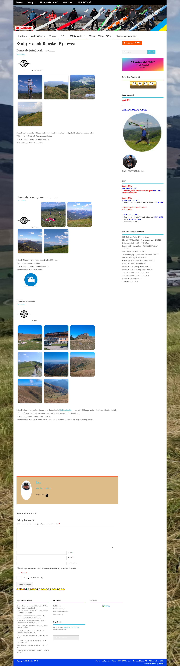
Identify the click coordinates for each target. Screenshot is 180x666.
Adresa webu (72, 563)
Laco (38, 482)
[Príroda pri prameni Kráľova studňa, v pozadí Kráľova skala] (82, 350)
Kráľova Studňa (65, 410)
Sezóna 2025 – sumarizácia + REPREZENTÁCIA (31, 617)
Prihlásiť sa (57, 606)
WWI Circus (68, 2)
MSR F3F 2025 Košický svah (132, 267)
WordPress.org (58, 615)
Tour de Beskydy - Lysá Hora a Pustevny (136, 255)
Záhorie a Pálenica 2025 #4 (131, 272)
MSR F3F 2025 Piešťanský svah (133, 270)
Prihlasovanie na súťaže (126, 36)
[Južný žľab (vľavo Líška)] (55, 404)
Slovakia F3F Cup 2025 (130, 258)
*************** (61, 637)
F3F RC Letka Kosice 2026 (131, 237)
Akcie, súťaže (37, 36)
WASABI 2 (126, 282)
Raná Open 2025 (128, 278)
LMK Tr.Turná (84, 2)
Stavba (21, 36)
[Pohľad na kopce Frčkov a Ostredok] (82, 377)
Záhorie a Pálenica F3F (99, 36)
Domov (19, 2)
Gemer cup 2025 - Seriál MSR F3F (134, 261)
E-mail (70, 557)
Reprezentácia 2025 (131, 222)
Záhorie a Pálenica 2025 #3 (131, 276)
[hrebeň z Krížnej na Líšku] (29, 404)
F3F (62, 36)
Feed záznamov (58, 609)
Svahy (30, 2)
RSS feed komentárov (60, 612)
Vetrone (52, 36)
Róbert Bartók (21, 606)
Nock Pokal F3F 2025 (130, 264)
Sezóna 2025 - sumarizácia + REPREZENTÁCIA (139, 246)
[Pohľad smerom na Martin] (55, 377)
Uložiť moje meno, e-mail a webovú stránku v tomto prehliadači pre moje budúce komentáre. (48, 568)
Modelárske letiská (49, 2)
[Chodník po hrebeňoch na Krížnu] (29, 377)
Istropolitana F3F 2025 (130, 252)
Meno (70, 552)
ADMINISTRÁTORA (71, 627)
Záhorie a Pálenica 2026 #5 (131, 243)
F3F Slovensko (76, 36)
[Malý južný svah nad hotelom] (29, 350)
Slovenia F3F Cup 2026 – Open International (32, 607)
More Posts (40, 488)
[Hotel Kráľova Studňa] (55, 350)
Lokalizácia (21, 54)
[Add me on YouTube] (46, 495)
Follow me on (130, 43)
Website (49, 488)
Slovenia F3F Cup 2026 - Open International (137, 240)
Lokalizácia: (21, 200)
